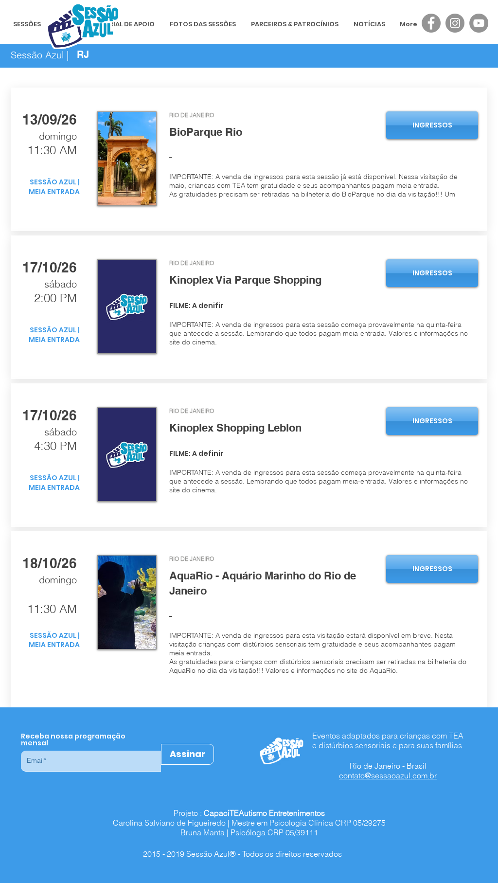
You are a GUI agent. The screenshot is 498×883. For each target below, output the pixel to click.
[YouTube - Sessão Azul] (478, 23)
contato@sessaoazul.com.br (388, 775)
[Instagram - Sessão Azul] (454, 23)
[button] (323, 151)
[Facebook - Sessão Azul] (431, 23)
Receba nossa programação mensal (73, 739)
